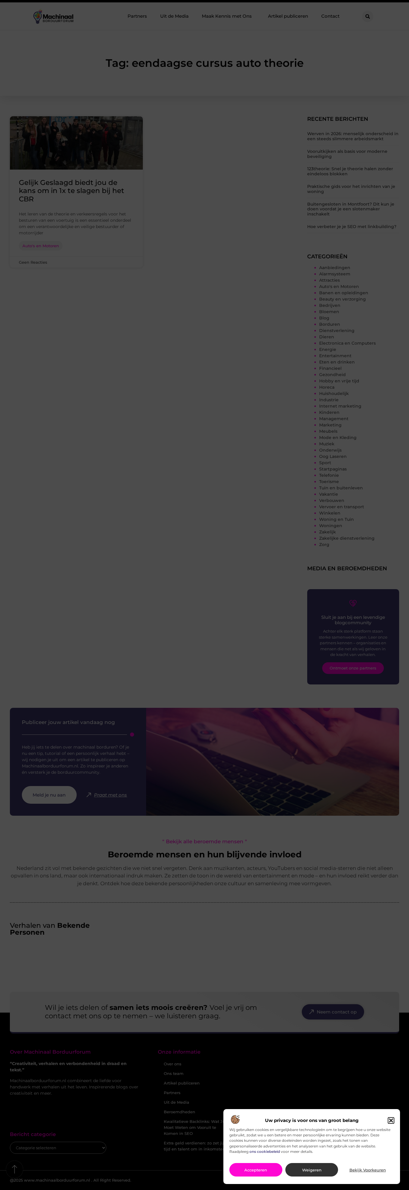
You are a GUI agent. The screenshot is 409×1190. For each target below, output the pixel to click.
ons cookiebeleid (264, 1151)
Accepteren (255, 1170)
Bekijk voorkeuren (367, 1170)
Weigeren (312, 1170)
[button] (391, 1120)
